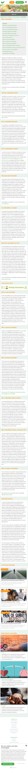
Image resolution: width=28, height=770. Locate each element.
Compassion (11, 742)
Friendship (14, 738)
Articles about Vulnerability (9, 53)
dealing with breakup (8, 229)
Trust (3, 652)
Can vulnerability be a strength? (10, 33)
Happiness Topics (14, 737)
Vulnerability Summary (8, 51)
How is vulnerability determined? (10, 27)
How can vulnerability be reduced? (10, 29)
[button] (14, 767)
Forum (11, 722)
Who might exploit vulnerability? (10, 31)
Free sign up (20, 2)
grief (13, 372)
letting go (13, 456)
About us (11, 731)
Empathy (4, 705)
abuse (3, 136)
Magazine (16, 722)
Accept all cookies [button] (8, 764)
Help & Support (14, 720)
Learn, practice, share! (7, 37)
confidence (22, 162)
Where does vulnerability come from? (11, 35)
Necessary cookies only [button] (21, 763)
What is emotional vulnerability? (10, 43)
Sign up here (4, 117)
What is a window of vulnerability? (10, 49)
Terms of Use (14, 724)
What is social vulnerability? (9, 39)
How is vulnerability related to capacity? (11, 45)
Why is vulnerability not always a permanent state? (14, 47)
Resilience (14, 740)
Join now (4, 88)
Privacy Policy (14, 727)
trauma (8, 269)
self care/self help (9, 158)
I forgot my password (14, 729)
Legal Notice (14, 725)
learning (5, 332)
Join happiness (5, 203)
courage (11, 216)
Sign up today (9, 494)
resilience (13, 264)
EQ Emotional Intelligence (7, 679)
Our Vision (16, 731)
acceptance (7, 462)
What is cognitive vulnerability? (9, 41)
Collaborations (14, 732)
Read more (7, 761)
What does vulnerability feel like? (10, 25)
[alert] (14, 757)
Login (11, 2)
